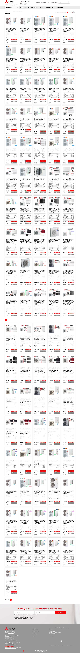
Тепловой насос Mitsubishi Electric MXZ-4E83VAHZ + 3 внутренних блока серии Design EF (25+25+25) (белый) (39, 302)
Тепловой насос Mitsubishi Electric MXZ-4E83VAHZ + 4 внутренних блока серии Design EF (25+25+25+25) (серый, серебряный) (25, 369)
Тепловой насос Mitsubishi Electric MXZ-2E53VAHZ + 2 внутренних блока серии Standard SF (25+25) (68, 120)
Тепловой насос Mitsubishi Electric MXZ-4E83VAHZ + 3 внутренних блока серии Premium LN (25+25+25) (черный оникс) (54, 369)
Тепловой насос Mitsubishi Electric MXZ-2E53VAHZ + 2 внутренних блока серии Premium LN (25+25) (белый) (68, 210)
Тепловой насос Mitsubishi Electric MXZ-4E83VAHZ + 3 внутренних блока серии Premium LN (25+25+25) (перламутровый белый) (39, 369)
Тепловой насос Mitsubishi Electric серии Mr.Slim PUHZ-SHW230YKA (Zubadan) (54, 491)
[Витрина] (72, 12)
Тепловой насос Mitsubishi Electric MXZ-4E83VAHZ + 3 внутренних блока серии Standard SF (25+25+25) (11, 180)
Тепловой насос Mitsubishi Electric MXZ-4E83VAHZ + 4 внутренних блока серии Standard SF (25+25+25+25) (39, 150)
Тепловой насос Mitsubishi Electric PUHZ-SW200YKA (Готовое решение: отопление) (25, 180)
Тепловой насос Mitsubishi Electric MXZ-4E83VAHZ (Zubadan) (25, 271)
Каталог (9, 7)
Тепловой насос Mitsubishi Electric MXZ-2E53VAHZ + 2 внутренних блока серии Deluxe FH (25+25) (54, 180)
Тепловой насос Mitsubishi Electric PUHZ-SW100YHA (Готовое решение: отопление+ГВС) (11, 399)
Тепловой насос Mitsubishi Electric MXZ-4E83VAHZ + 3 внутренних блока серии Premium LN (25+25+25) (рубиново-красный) (68, 369)
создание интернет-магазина (67, 644)
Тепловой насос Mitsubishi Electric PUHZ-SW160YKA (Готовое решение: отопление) (11, 150)
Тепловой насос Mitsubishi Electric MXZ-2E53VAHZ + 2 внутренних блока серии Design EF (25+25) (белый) (25, 210)
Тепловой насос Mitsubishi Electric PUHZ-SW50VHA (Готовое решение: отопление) (53, 430)
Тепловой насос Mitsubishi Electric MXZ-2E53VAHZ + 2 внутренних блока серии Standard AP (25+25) (68, 180)
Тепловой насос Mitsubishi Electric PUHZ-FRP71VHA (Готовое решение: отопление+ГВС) (68, 241)
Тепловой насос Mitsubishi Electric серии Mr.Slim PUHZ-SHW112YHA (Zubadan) (40, 399)
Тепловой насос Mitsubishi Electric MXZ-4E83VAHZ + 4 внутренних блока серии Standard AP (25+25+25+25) (39, 338)
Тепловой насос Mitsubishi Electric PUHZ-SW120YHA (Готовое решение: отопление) (25, 150)
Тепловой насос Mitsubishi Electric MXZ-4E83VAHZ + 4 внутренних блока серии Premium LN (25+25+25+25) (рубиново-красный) (25, 431)
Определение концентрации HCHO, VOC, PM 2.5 (23, 618)
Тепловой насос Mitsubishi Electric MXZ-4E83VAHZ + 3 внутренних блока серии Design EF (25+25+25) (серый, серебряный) (68, 302)
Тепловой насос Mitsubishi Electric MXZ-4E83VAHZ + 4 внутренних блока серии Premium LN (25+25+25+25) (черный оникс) (11, 431)
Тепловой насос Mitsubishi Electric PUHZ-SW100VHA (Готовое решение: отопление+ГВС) (25, 302)
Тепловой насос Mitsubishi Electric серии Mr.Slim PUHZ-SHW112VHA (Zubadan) (54, 337)
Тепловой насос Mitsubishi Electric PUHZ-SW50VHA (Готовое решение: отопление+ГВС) (11, 272)
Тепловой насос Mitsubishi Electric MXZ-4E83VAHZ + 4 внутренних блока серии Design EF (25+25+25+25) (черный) (11, 369)
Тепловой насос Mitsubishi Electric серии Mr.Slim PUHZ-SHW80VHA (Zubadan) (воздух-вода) (54, 272)
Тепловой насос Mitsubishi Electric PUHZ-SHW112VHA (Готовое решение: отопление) (39, 30)
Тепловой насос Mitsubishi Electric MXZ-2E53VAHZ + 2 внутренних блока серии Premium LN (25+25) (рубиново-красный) (39, 241)
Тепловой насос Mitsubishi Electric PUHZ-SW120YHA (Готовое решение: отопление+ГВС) (11, 461)
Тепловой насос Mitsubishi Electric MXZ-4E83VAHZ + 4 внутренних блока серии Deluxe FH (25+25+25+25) (25, 338)
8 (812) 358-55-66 (11, 636)
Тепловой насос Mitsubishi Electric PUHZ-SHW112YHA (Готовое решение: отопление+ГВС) (39, 90)
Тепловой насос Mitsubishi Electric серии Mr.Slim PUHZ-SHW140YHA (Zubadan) (68, 430)
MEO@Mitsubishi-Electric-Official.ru (10, 648)
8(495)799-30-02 (25, 1)
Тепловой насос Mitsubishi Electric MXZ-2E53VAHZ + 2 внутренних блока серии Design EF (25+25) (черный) (39, 210)
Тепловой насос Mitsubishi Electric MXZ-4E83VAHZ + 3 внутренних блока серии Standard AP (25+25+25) (11, 302)
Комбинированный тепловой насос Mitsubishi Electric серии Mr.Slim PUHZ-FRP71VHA (54, 241)
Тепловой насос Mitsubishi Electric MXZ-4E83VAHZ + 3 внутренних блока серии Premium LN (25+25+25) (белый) (11, 338)
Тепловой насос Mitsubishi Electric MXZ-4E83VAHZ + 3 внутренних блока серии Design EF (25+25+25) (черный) (54, 302)
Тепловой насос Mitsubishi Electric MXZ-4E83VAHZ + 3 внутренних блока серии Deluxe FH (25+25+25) (68, 272)
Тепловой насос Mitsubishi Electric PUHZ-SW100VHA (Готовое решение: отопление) (53, 150)
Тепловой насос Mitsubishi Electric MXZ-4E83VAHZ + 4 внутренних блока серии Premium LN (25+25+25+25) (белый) (25, 400)
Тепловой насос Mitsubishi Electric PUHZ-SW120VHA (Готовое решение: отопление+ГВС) (39, 430)
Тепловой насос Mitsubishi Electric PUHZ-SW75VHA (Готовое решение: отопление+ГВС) (39, 272)
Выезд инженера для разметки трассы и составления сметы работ (27, 614)
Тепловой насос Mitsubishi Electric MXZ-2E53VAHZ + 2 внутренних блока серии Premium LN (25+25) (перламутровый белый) (11, 241)
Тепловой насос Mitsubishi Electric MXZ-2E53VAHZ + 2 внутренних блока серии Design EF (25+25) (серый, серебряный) (54, 210)
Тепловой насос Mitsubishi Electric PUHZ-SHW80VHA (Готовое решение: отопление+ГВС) (53, 60)
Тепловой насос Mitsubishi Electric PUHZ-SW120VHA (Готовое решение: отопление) (68, 150)
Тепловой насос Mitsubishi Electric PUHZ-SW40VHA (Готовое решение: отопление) (53, 399)
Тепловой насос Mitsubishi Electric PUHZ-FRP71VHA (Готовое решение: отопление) (39, 120)
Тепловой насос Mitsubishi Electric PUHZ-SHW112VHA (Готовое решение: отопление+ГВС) (11, 90)
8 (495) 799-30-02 (11, 633)
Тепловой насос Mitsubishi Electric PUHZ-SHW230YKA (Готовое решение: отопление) (25, 120)
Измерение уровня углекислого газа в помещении (24, 617)
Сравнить (14, 41)
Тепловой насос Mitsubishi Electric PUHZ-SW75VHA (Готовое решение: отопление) (25, 461)
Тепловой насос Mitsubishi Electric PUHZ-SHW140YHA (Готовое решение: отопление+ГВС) (68, 90)
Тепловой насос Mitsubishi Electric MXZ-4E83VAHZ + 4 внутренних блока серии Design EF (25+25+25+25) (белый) (68, 338)
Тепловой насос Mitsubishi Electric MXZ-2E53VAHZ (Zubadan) (39, 179)
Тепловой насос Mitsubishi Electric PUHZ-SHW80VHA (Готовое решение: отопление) (11, 30)
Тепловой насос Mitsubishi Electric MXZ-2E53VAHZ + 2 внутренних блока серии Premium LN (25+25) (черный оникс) (26, 241)
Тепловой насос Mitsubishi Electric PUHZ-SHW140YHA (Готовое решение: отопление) (25, 60)
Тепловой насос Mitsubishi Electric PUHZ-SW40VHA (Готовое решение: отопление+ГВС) (11, 210)
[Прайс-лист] (74, 12)
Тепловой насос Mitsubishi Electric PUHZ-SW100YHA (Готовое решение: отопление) (53, 120)
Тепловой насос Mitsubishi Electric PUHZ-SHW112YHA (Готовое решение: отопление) (68, 30)
